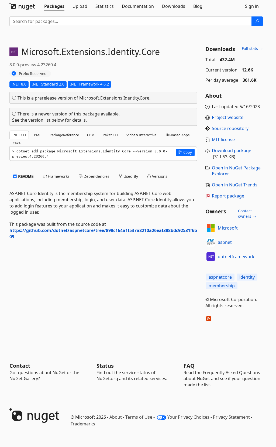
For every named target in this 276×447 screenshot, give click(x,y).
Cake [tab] (16, 143)
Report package (228, 196)
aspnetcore (220, 277)
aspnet (225, 242)
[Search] (257, 21)
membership (222, 286)
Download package (231, 150)
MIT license (223, 139)
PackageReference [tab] (64, 134)
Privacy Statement (231, 417)
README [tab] (25, 176)
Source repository (230, 128)
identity (247, 277)
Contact (19, 365)
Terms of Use (138, 417)
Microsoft (228, 228)
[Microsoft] (211, 228)
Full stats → (252, 48)
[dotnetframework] (211, 256)
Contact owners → (247, 213)
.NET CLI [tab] (19, 134)
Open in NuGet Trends (234, 185)
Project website (227, 117)
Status (105, 365)
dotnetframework (236, 257)
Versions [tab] (159, 176)
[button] (185, 152)
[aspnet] (211, 242)
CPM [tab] (91, 134)
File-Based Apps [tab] (176, 134)
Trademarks (83, 424)
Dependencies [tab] (95, 176)
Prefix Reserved (33, 73)
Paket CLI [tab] (110, 134)
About (115, 417)
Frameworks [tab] (58, 176)
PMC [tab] (38, 134)
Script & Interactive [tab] (141, 134)
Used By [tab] (130, 176)
